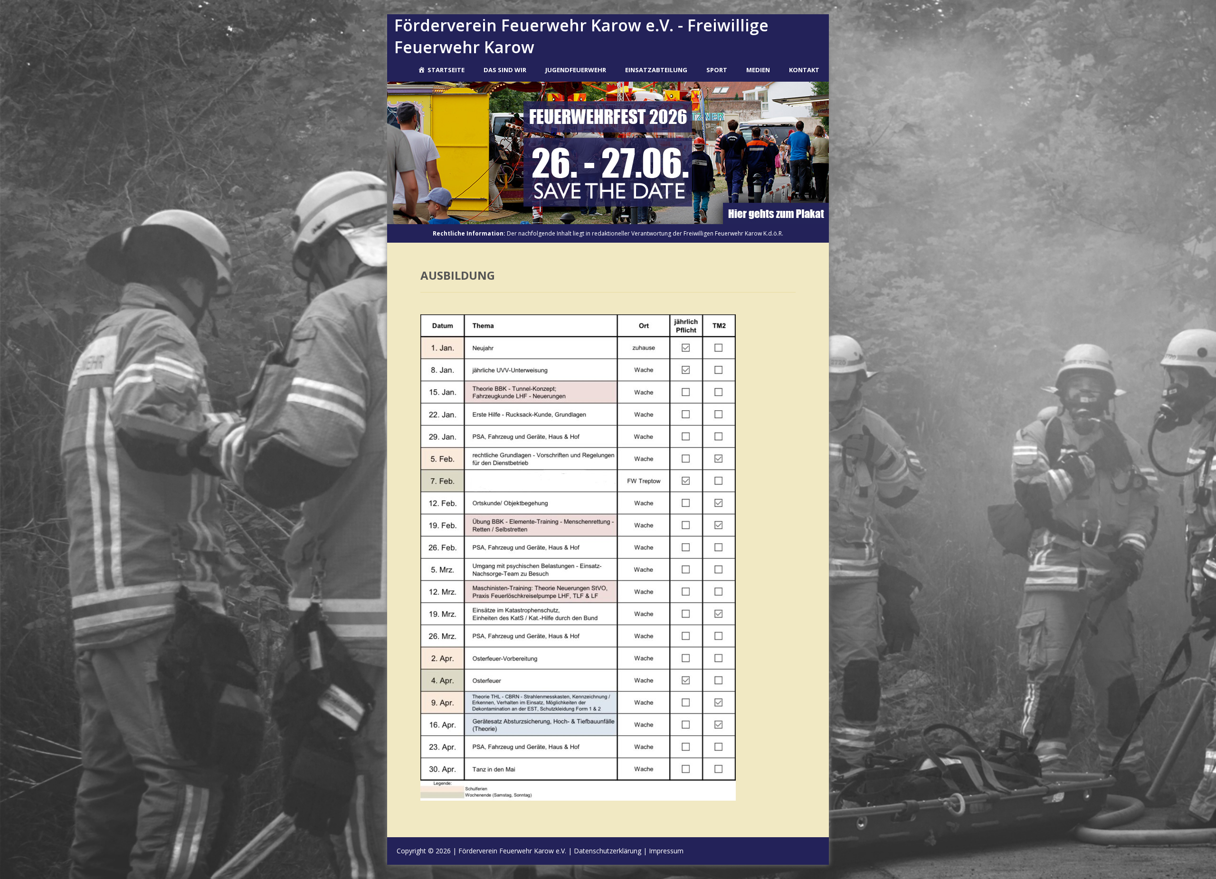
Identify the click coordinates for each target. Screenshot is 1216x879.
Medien (758, 70)
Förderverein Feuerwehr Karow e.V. (512, 850)
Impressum (666, 850)
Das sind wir (505, 70)
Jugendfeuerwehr (575, 70)
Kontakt (804, 70)
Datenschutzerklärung (607, 850)
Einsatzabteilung (656, 70)
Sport (716, 70)
